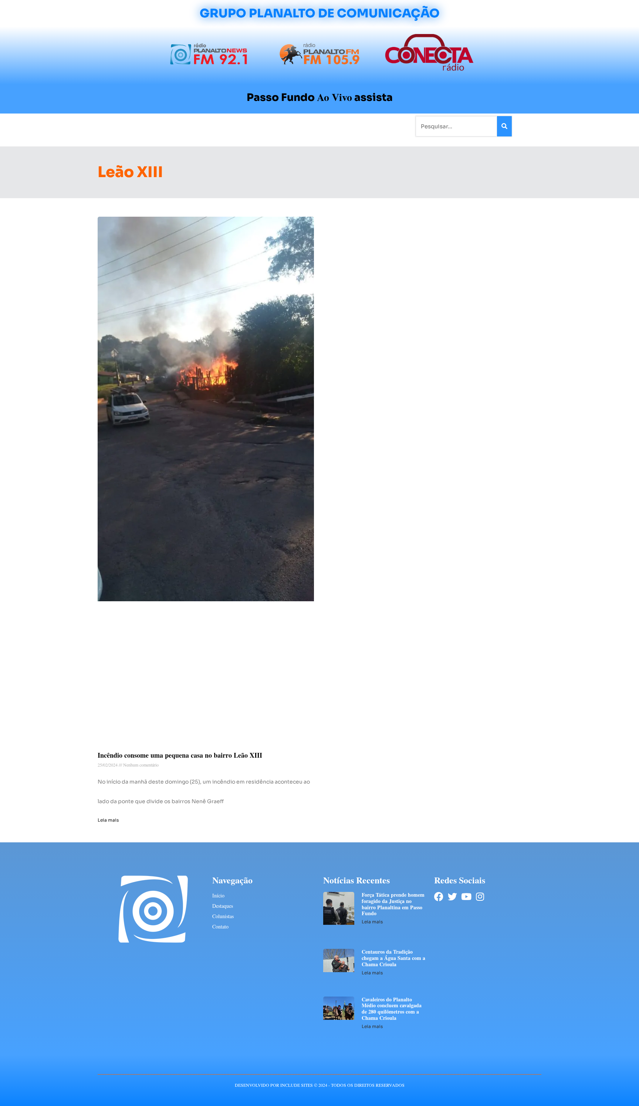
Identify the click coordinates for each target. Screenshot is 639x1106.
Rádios (181, 125)
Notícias (154, 125)
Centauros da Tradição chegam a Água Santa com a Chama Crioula (393, 958)
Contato (344, 125)
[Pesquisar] (504, 126)
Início (129, 125)
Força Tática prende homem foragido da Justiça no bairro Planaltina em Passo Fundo (393, 904)
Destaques (222, 905)
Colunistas (262, 125)
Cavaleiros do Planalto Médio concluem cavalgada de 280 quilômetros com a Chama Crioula (392, 1008)
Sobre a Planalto (304, 125)
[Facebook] (438, 896)
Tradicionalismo (219, 125)
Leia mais (108, 820)
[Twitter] (452, 896)
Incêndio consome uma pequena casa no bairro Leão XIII (180, 755)
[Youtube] (466, 896)
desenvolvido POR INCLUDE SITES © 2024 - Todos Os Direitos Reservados (320, 1085)
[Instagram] (479, 896)
